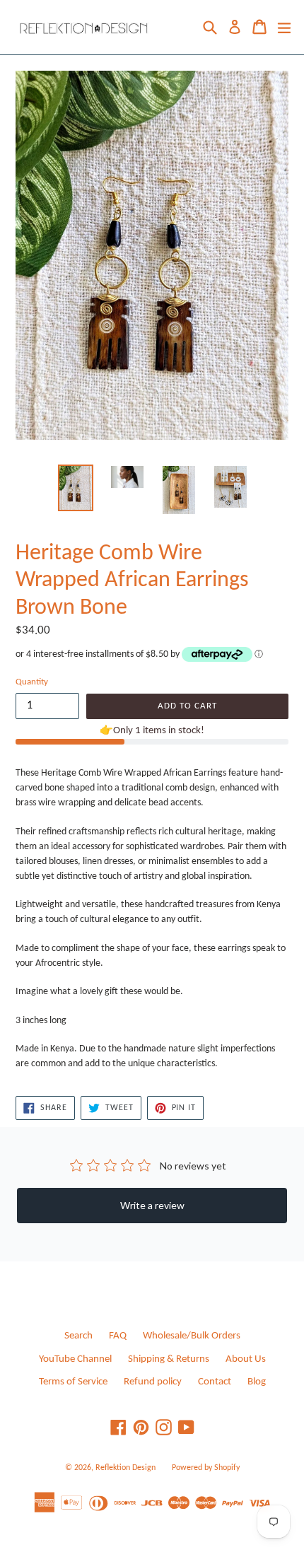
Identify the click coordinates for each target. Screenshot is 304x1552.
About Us (246, 1359)
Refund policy (153, 1382)
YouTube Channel (75, 1359)
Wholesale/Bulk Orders (191, 1336)
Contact (214, 1382)
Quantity (32, 682)
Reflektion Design (125, 1468)
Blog (256, 1382)
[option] (75, 488)
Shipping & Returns (168, 1359)
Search (78, 1336)
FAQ (118, 1336)
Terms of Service (73, 1382)
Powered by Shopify (206, 1468)
